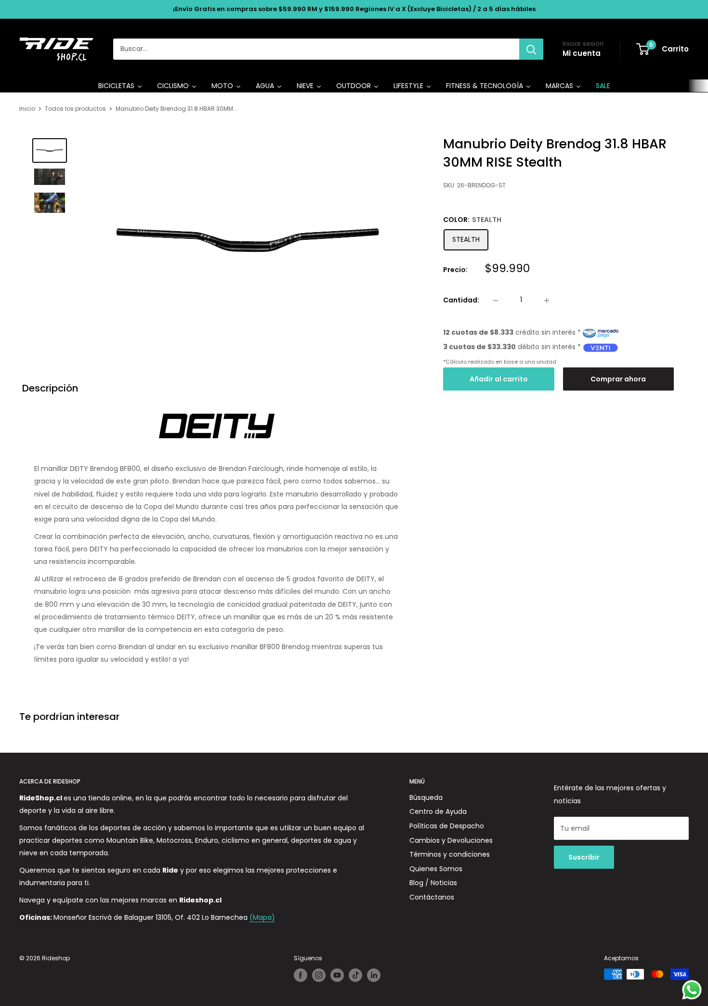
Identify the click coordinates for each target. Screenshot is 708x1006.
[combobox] (316, 49)
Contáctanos (431, 897)
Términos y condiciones (449, 854)
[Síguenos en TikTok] (355, 975)
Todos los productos (75, 109)
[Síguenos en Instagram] (319, 975)
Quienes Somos (435, 869)
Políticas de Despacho (446, 826)
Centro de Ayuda (438, 811)
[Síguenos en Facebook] (300, 975)
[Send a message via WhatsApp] (692, 990)
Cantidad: (461, 300)
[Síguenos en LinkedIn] (373, 975)
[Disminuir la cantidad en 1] (495, 300)
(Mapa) (262, 917)
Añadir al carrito (499, 379)
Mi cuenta (582, 53)
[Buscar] (531, 49)
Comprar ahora (618, 379)
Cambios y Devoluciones (451, 840)
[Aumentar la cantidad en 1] (547, 300)
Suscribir (584, 857)
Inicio (27, 109)
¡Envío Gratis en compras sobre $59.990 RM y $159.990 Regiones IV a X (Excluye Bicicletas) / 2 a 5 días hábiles (354, 8)
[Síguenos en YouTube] (337, 975)
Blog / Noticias (433, 883)
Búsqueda (426, 797)
